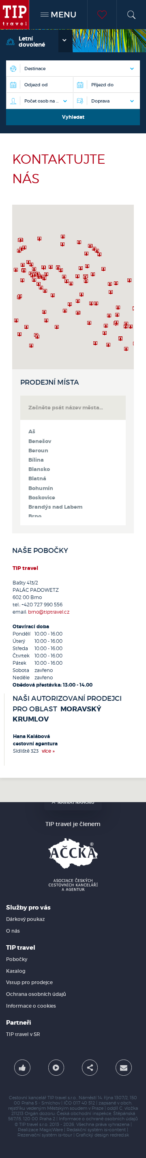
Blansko (39, 469)
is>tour (65, 1135)
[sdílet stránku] (90, 1068)
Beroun (38, 450)
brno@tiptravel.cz (48, 612)
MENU (62, 14)
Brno (34, 516)
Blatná (37, 478)
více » (48, 751)
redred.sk (119, 1135)
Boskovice (41, 497)
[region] (73, 287)
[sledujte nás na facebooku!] (22, 1068)
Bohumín (40, 488)
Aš (31, 431)
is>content (115, 1129)
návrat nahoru (76, 802)
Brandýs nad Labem (55, 507)
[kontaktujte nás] (124, 1068)
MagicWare (51, 1129)
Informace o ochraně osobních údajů (98, 1119)
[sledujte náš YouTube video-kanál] (56, 1068)
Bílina (36, 460)
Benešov (39, 441)
